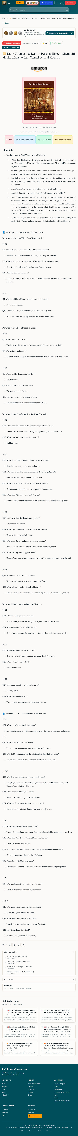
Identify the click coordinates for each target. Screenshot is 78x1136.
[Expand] (5, 957)
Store (55, 1095)
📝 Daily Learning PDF (11, 47)
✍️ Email (45, 43)
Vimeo (4, 1115)
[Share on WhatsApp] (10, 945)
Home (4, 18)
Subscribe (5, 1095)
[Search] (67, 10)
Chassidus (31, 1089)
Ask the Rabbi (58, 1089)
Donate (10, 140)
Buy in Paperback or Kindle (25, 140)
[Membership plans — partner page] (32, 3)
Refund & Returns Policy (62, 1101)
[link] (42, 18)
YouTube (5, 1112)
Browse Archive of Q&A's (62, 1092)
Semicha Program (59, 1084)
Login (3, 1092)
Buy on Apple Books (44, 140)
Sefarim (30, 1092)
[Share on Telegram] (14, 945)
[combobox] (39, 9)
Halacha (4, 1086)
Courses (56, 1086)
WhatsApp (58, 43)
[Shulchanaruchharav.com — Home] (4, 3)
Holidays (30, 1095)
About (4, 1089)
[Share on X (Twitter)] (19, 945)
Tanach (30, 1086)
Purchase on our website (63, 140)
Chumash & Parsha (34, 1084)
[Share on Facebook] (23, 945)
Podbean (5, 1109)
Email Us (32, 1109)
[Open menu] (9, 2)
